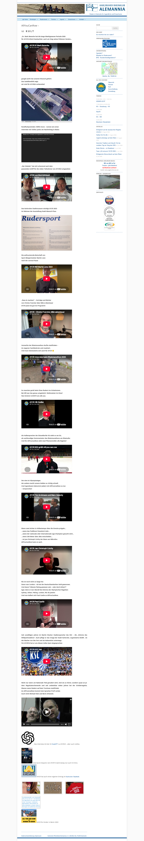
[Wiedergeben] (24, 724)
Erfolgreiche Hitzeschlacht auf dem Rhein (109, 154)
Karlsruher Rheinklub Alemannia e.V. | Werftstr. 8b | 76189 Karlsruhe (67, 836)
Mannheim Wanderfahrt (103, 122)
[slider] (45, 724)
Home (26, 19)
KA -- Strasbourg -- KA (103, 106)
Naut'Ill (98, 111)
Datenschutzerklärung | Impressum (31, 836)
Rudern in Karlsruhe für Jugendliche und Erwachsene (106, 14)
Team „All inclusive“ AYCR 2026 (106, 151)
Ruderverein (43, 19)
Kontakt (81, 19)
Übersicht (111, 82)
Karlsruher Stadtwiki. (73, 776)
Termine (53, 19)
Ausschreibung (112, 89)
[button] (46, 712)
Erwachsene (71, 19)
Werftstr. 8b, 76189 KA (109, 76)
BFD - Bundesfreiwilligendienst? (106, 57)
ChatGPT (55, 744)
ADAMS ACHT (100, 101)
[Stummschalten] (66, 724)
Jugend (62, 19)
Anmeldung (111, 91)
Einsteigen (33, 19)
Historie (110, 84)
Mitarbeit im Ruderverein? (104, 55)
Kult (109, 87)
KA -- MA (99, 117)
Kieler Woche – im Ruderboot (105, 148)
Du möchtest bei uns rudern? (105, 34)
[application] (46, 148)
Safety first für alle (102, 135)
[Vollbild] (69, 724)
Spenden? (99, 53)
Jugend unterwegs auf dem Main (106, 138)
